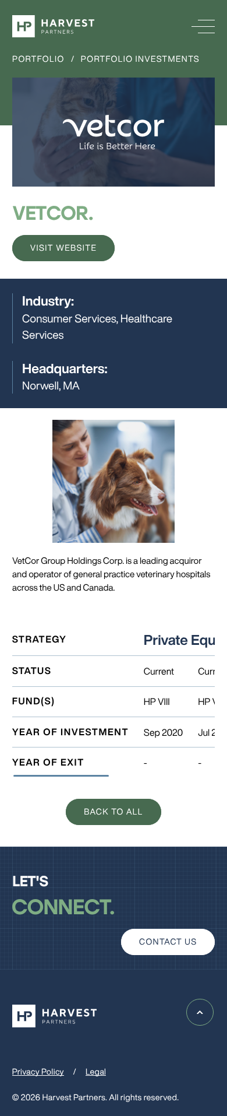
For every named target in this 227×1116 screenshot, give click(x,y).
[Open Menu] (203, 26)
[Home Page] (53, 26)
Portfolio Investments (140, 59)
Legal (96, 1072)
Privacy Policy (38, 1072)
